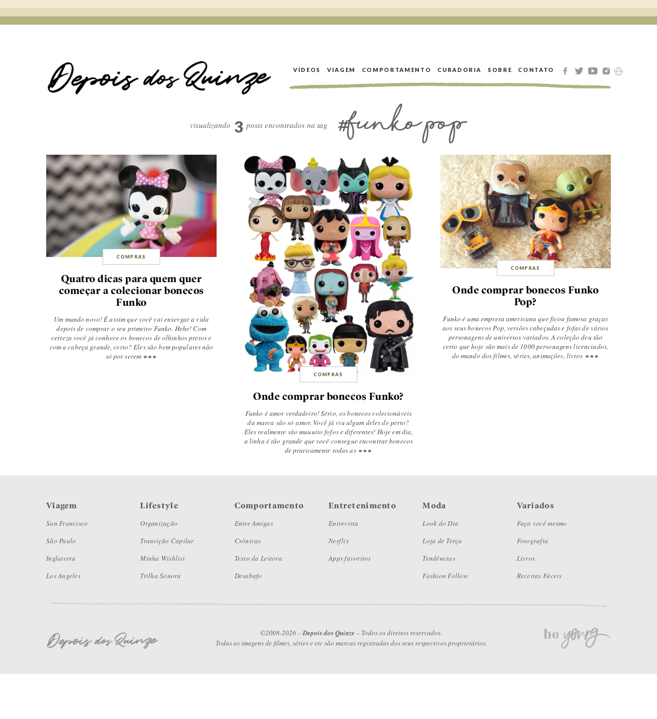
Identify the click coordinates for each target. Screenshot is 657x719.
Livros (526, 558)
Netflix (338, 540)
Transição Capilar (167, 540)
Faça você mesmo (542, 523)
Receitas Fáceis (539, 575)
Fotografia (533, 540)
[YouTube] (594, 70)
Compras (131, 257)
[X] (580, 70)
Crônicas (248, 540)
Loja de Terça (442, 540)
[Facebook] (567, 70)
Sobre (500, 69)
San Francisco (67, 523)
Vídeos (307, 69)
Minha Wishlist (162, 558)
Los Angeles (63, 575)
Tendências (438, 558)
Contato (536, 69)
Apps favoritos (349, 558)
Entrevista (343, 523)
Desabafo (248, 575)
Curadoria (459, 69)
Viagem (341, 69)
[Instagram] (608, 70)
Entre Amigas (254, 523)
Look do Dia (440, 523)
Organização (159, 523)
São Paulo (61, 540)
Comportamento (396, 69)
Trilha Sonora (160, 575)
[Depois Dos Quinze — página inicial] (159, 69)
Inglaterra (61, 558)
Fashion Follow (445, 575)
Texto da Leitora (258, 558)
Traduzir (618, 71)
